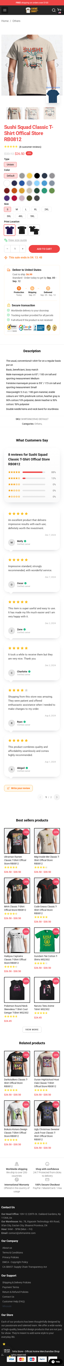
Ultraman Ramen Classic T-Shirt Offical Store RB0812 (15, 860)
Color (7, 170)
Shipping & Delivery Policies (16, 1282)
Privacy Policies (10, 1257)
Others (16, 21)
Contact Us (8, 1296)
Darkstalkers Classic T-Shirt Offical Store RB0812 (16, 1083)
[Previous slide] (6, 65)
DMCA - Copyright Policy (15, 1262)
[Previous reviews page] (40, 797)
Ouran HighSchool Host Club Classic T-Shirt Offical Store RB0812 (46, 1083)
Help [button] (58, 1362)
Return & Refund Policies (15, 1292)
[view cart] (59, 10)
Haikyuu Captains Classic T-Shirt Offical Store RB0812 (15, 959)
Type (6, 159)
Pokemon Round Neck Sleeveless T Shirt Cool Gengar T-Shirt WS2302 (16, 1009)
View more (32, 1029)
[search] (54, 10)
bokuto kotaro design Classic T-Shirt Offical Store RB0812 (15, 1132)
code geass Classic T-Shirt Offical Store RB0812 (45, 910)
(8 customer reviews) (30, 147)
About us (7, 1247)
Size (6, 204)
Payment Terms (10, 1287)
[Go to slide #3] (50, 113)
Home (5, 21)
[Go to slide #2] (32, 113)
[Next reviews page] (57, 797)
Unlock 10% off (7, 1351)
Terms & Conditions (12, 1252)
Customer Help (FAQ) (13, 1301)
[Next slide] (57, 65)
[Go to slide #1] (14, 113)
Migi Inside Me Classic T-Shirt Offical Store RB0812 (46, 860)
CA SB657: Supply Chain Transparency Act (24, 1266)
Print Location (11, 221)
